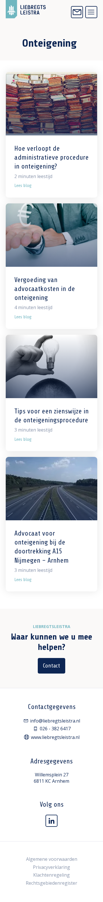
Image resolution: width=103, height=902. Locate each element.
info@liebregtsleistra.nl (55, 721)
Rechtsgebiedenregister (51, 883)
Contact (51, 665)
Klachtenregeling (51, 875)
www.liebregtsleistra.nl (55, 737)
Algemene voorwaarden (51, 859)
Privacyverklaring (51, 867)
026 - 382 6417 (55, 728)
